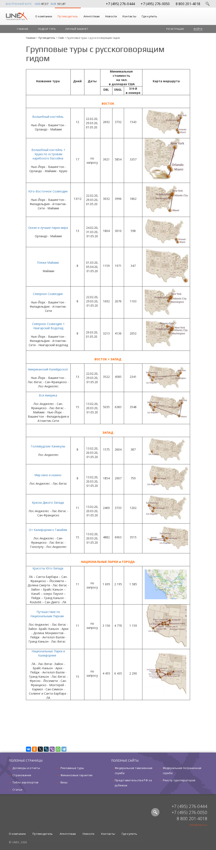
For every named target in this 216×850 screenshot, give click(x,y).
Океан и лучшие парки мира (48, 228)
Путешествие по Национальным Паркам (47, 614)
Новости (111, 16)
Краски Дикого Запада (48, 502)
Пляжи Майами (48, 262)
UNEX (16, 16)
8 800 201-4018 (188, 3)
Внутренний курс (19, 4)
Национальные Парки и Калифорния (48, 653)
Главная (22, 28)
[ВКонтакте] (28, 749)
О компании (43, 16)
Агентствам (92, 16)
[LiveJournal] (46, 749)
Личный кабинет (76, 28)
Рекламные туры (72, 768)
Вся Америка (48, 395)
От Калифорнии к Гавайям (48, 530)
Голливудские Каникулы (48, 446)
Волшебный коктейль (47, 117)
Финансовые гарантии (77, 775)
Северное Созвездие (48, 294)
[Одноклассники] (34, 749)
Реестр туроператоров (179, 780)
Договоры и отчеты (26, 768)
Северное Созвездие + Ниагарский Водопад (48, 326)
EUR (53, 4)
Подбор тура (47, 28)
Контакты (129, 16)
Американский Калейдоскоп (48, 369)
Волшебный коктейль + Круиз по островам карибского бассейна (48, 154)
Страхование (21, 775)
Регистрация (175, 28)
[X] (40, 749)
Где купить (149, 16)
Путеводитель (68, 16)
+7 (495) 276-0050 (155, 3)
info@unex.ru (198, 825)
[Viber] (52, 749)
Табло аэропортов (25, 782)
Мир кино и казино (47, 475)
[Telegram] (63, 749)
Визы (64, 782)
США (61, 37)
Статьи (17, 789)
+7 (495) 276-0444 (120, 3)
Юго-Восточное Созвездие (48, 191)
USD (38, 4)
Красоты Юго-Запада (47, 568)
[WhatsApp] (58, 749)
